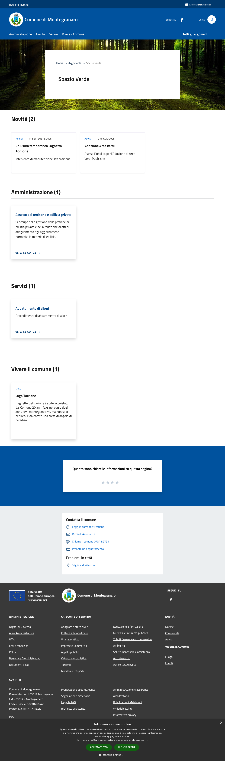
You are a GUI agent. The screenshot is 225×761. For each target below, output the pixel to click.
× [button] (221, 723)
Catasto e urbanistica (73, 658)
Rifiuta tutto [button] (126, 747)
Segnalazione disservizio (75, 696)
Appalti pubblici (70, 652)
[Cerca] (211, 19)
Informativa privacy (124, 715)
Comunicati (172, 633)
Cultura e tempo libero (74, 633)
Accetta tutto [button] (99, 747)
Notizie (169, 627)
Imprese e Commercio (74, 646)
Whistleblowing (122, 708)
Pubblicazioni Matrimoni (127, 702)
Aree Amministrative (21, 633)
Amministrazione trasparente (130, 689)
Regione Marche (18, 4)
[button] (112, 755)
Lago (18, 388)
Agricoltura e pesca (124, 664)
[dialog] (112, 740)
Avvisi (19, 138)
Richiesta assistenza (73, 708)
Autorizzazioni (121, 658)
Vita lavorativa (70, 639)
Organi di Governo (20, 627)
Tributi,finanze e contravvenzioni (132, 639)
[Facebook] (180, 19)
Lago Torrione (25, 395)
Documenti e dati (19, 665)
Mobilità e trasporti (72, 671)
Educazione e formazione (128, 626)
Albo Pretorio (121, 696)
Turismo (66, 665)
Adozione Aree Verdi (100, 145)
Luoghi (169, 657)
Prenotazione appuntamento (78, 689)
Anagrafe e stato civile (74, 627)
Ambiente (119, 645)
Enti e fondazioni (19, 646)
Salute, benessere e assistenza (131, 652)
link (146, 739)
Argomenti (74, 63)
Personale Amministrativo (24, 658)
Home (59, 63)
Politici (13, 652)
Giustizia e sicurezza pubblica (130, 633)
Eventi (169, 663)
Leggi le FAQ (68, 702)
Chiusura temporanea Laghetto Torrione (39, 148)
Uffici (12, 639)
